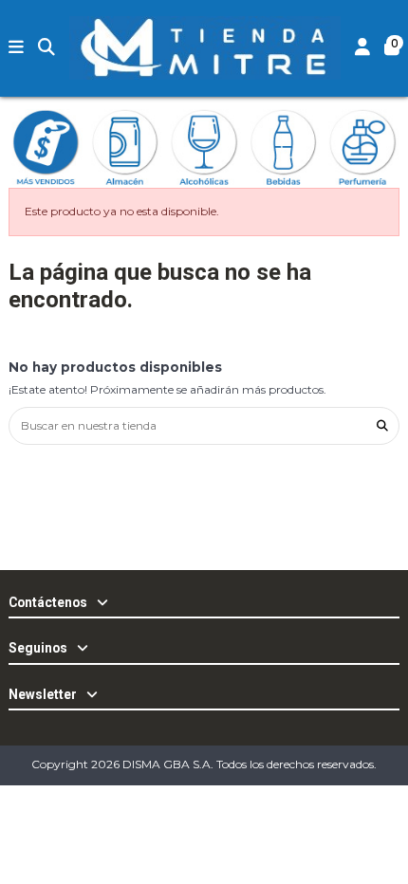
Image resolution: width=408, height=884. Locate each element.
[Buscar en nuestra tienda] (382, 425)
